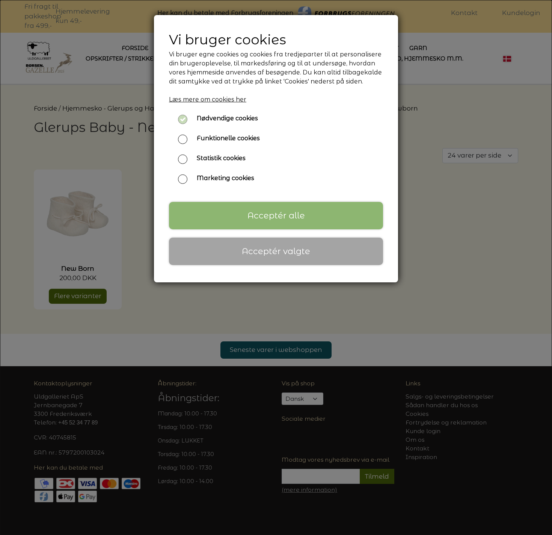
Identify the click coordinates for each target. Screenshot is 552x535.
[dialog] (276, 267)
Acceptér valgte (276, 251)
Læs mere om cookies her (207, 99)
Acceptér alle (276, 215)
